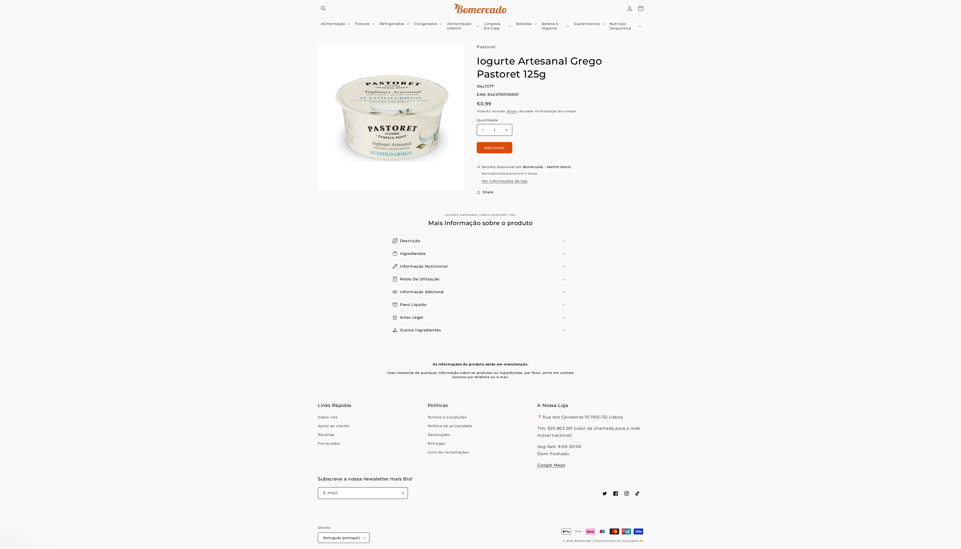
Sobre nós (327, 417)
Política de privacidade (450, 426)
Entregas (436, 443)
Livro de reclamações (448, 452)
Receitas (326, 434)
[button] (323, 8)
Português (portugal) (341, 538)
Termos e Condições (447, 417)
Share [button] (488, 192)
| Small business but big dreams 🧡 (617, 540)
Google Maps (551, 465)
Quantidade (487, 120)
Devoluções (439, 434)
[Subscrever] (402, 493)
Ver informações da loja (505, 181)
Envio (512, 111)
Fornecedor (329, 443)
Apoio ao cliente (334, 426)
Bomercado (583, 540)
